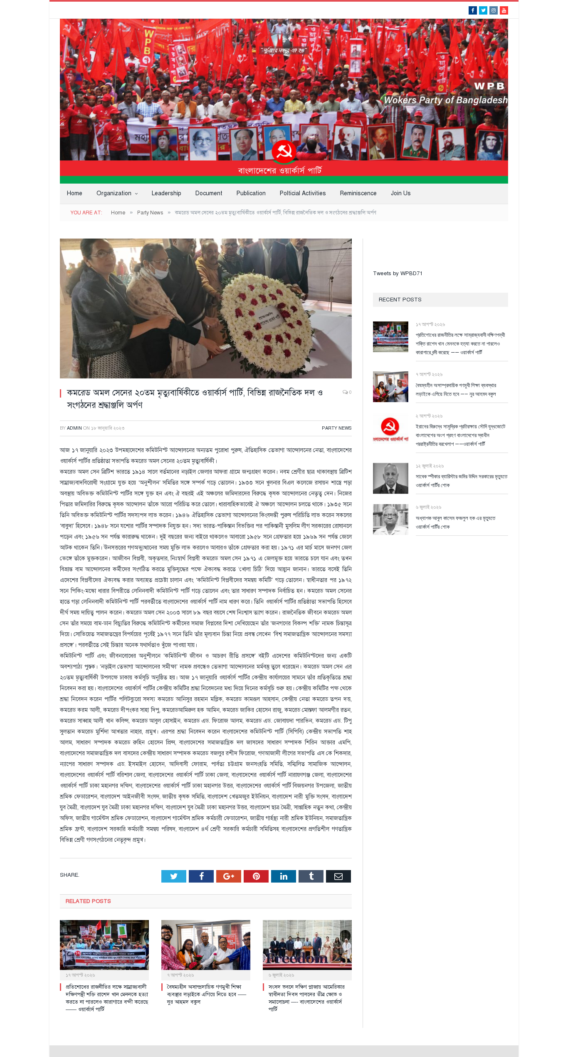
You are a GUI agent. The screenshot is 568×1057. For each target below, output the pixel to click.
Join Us (401, 193)
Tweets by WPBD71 (397, 273)
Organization (113, 193)
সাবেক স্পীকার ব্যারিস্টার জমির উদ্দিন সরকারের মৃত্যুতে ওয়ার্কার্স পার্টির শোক (461, 481)
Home (74, 193)
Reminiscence (358, 193)
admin (74, 428)
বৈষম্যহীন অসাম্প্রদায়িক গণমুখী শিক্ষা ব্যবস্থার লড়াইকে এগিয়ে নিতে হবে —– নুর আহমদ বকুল (206, 994)
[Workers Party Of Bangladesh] (284, 100)
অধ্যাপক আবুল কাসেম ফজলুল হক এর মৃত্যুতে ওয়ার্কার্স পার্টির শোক (455, 522)
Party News (337, 428)
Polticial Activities (303, 193)
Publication (251, 193)
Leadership (166, 193)
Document (208, 193)
